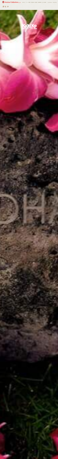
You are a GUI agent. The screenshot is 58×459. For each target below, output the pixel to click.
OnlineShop (55, 2)
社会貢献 (32, 2)
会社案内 (35, 2)
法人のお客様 (44, 2)
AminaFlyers (50, 2)
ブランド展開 (28, 2)
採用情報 (39, 2)
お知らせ (23, 2)
